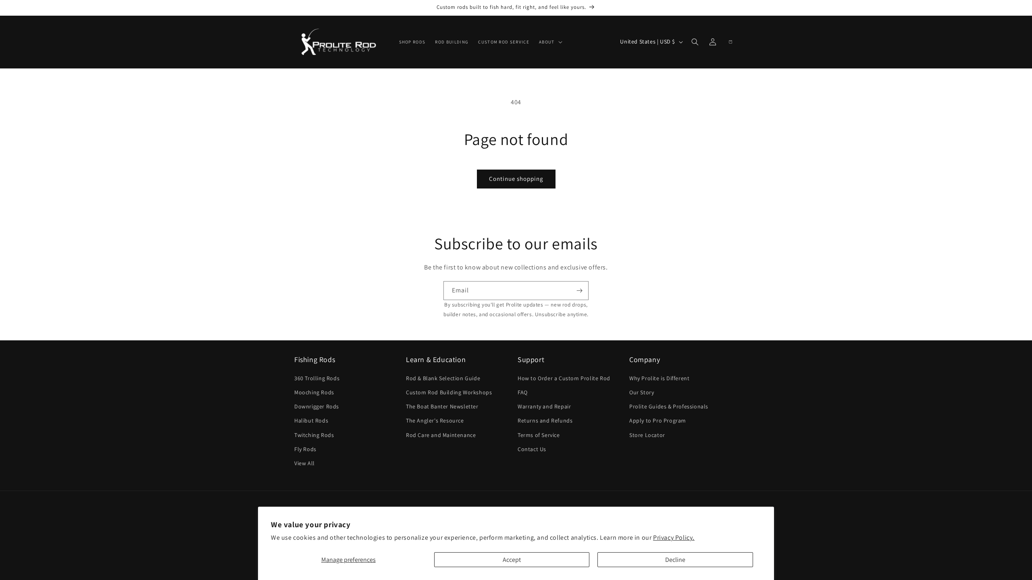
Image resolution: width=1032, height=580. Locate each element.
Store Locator (647, 435)
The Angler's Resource (435, 420)
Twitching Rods (314, 435)
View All (304, 463)
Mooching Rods (314, 392)
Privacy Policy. (674, 537)
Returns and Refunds (545, 420)
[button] (550, 42)
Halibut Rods (311, 420)
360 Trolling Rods (316, 378)
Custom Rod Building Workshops (449, 392)
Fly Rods (305, 449)
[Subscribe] (579, 290)
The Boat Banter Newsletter (442, 406)
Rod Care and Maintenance (441, 435)
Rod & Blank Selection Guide (443, 378)
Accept (512, 559)
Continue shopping (516, 178)
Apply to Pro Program (657, 420)
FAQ (523, 392)
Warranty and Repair (544, 406)
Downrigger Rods (316, 406)
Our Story (641, 392)
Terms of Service (539, 435)
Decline (675, 559)
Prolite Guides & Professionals (668, 406)
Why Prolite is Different (659, 378)
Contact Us (532, 449)
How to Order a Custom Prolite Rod (564, 378)
